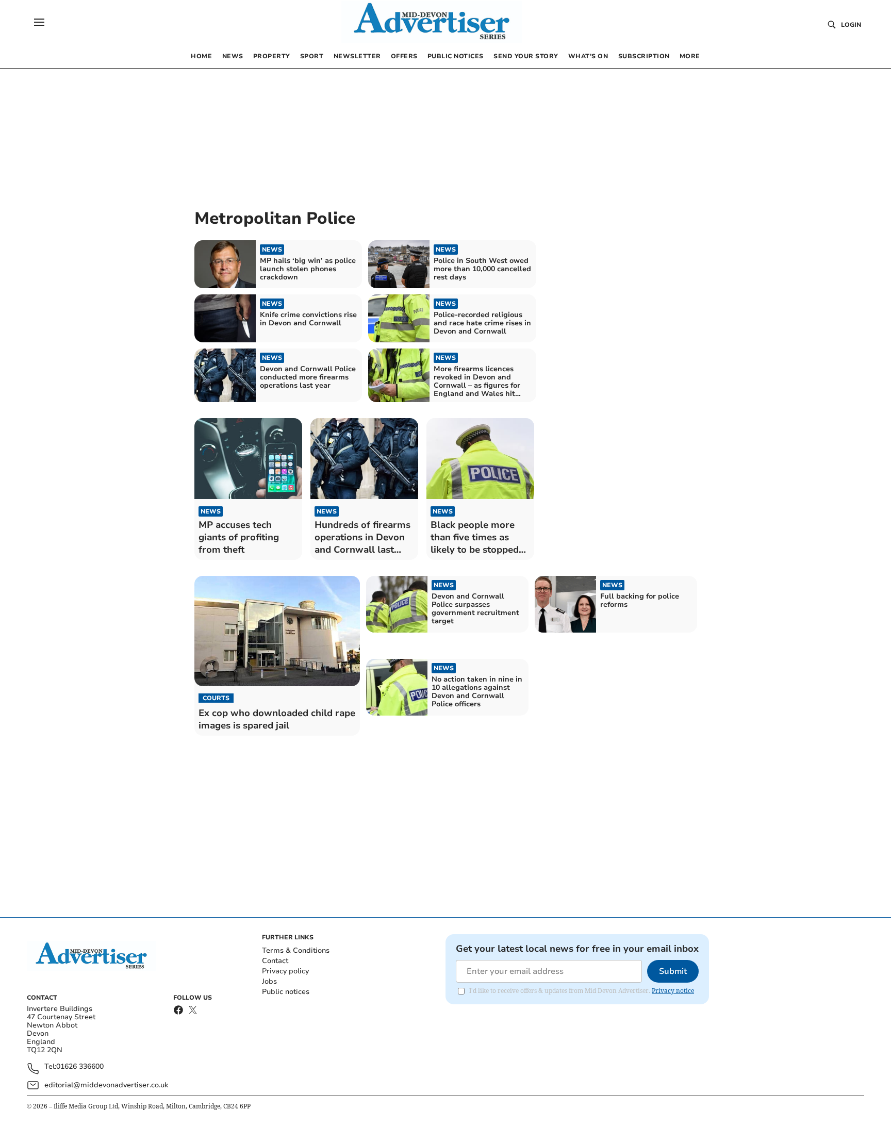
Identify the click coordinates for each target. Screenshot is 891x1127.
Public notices (285, 992)
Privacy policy (285, 971)
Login (851, 24)
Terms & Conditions (295, 950)
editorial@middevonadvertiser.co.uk (106, 1085)
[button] (39, 22)
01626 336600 (80, 1067)
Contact (275, 961)
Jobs (269, 981)
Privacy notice (673, 991)
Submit (673, 971)
